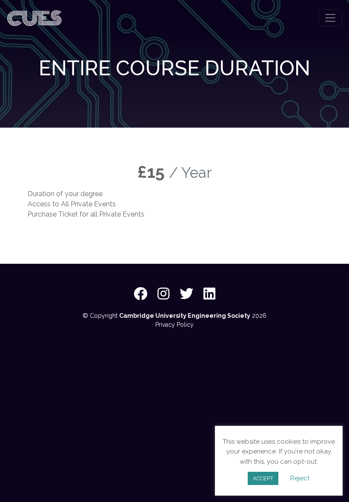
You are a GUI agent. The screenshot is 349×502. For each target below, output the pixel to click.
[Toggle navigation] (330, 17)
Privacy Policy (174, 324)
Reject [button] (299, 478)
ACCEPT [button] (263, 478)
